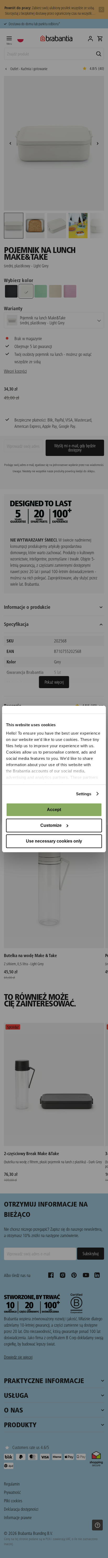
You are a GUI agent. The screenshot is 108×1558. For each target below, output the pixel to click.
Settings (83, 794)
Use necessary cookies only (54, 841)
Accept (54, 809)
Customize (51, 825)
